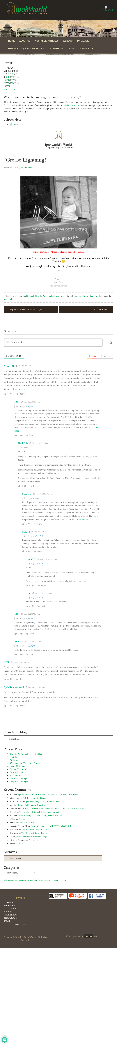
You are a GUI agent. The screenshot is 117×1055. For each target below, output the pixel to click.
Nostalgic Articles (46, 41)
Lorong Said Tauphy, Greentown (32, 804)
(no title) (13, 756)
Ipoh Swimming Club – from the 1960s (42, 801)
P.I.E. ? (19, 843)
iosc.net (88, 936)
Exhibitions (56, 48)
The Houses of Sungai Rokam (34, 829)
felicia (30, 167)
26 (13, 83)
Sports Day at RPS (26, 822)
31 (9, 86)
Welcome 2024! (16, 775)
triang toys (93, 295)
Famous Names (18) (18, 769)
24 (9, 83)
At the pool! (15, 760)
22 (5, 83)
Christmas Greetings (18, 778)
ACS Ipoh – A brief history (34, 797)
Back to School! (17, 772)
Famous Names (102, 309)
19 (13, 80)
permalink (8, 299)
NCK (34, 447)
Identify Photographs (44, 295)
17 (9, 80)
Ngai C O (31, 406)
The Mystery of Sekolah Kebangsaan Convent (39, 812)
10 (9, 76)
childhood (29, 295)
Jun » (13, 89)
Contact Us (86, 48)
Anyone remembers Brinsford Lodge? (24, 309)
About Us (24, 41)
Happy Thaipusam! (18, 766)
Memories (58, 295)
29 (5, 86)
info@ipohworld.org (72, 105)
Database (83, 41)
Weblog (68, 41)
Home (11, 41)
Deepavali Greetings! (19, 781)
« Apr (6, 89)
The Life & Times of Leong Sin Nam (26, 753)
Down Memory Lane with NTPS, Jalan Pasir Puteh (40, 815)
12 (13, 76)
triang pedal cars (80, 295)
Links (71, 48)
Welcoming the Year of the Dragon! (25, 763)
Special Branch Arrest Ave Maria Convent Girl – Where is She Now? (48, 794)
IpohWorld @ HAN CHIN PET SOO (26, 48)
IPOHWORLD (26, 8)
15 (5, 80)
